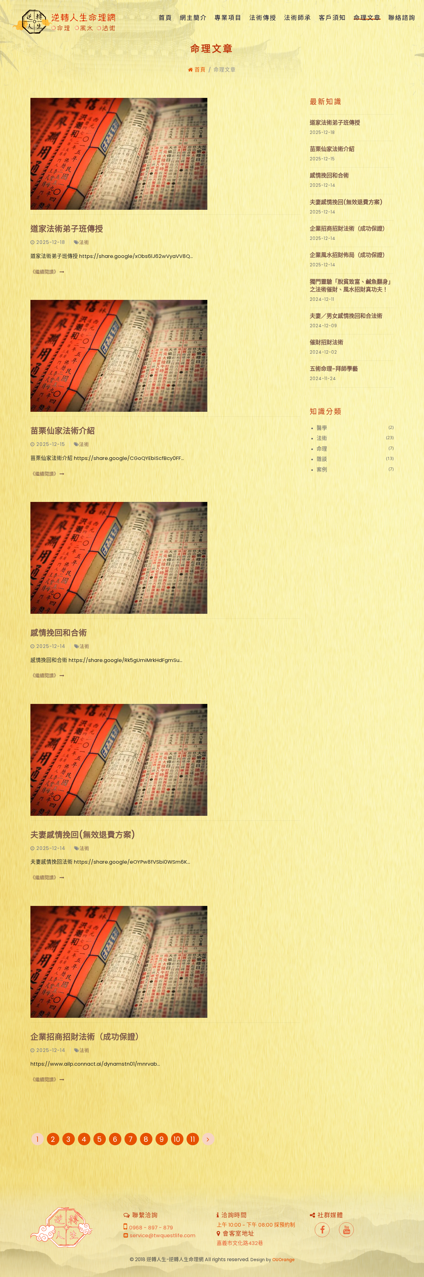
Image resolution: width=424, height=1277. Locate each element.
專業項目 (228, 17)
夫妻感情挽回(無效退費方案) (82, 834)
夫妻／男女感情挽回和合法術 (346, 316)
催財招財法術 (326, 342)
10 (177, 1139)
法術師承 (297, 17)
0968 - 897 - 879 (151, 1227)
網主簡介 (193, 17)
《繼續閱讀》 (45, 272)
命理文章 (367, 17)
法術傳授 (263, 17)
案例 (355, 469)
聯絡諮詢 (402, 17)
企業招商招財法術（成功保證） (86, 1036)
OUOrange (283, 1260)
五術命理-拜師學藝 (334, 369)
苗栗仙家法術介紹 (62, 430)
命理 (355, 448)
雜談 (355, 458)
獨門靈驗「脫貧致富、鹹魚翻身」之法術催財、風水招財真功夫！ (352, 285)
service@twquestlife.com (163, 1235)
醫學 (355, 427)
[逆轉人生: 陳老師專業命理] (65, 17)
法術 (84, 242)
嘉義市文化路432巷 (240, 1243)
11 (192, 1139)
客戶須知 (332, 17)
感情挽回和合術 (58, 632)
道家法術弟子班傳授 (66, 228)
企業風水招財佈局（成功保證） (349, 255)
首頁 (165, 17)
